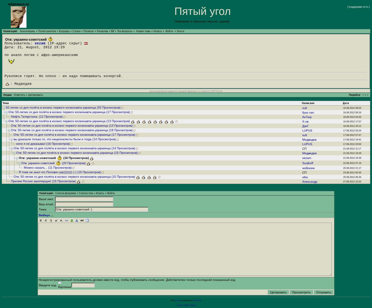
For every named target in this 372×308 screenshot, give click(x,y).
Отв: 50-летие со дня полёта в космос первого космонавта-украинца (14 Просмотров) (74, 148)
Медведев (309, 139)
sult (304, 108)
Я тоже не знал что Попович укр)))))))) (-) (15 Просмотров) (60, 172)
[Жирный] (41, 220)
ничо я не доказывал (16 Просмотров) (43, 143)
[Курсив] (46, 220)
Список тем (86, 193)
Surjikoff (307, 163)
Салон (77, 31)
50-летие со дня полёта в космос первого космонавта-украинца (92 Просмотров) (63, 107)
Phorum (197, 300)
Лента (180, 31)
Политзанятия (47, 31)
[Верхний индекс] (56, 220)
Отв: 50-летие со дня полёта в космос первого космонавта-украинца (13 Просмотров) (69, 121)
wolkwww (308, 168)
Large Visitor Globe (186, 305)
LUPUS (307, 130)
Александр (309, 181)
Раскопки (102, 31)
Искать (157, 31)
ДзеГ (305, 126)
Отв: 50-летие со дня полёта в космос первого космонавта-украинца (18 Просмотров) (72, 130)
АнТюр (307, 117)
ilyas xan (308, 112)
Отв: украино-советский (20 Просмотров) (53, 163)
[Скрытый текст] (77, 220)
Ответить (19, 94)
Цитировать (35, 94)
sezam (40, 43)
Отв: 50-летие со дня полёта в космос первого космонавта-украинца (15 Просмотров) (77, 152)
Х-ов (305, 121)
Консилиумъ (27, 31)
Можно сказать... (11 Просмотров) (48, 167)
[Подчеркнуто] (51, 220)
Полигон (89, 31)
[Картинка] (72, 220)
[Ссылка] (66, 220)
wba (305, 177)
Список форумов (65, 193)
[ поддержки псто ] (358, 6)
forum (178, 300)
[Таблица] (87, 220)
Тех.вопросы (124, 31)
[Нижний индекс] (61, 220)
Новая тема (143, 31)
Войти (169, 31)
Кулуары (64, 31)
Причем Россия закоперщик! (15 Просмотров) (43, 181)
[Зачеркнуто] (82, 220)
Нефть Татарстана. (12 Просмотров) (37, 116)
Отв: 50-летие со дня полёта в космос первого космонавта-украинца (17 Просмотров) (69, 112)
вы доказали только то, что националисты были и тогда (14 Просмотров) (65, 139)
